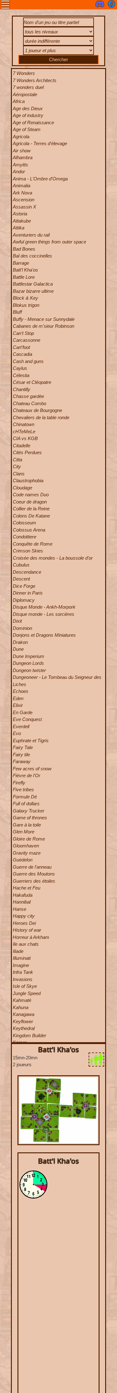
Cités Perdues (27, 452)
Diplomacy (24, 600)
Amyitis (20, 164)
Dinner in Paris (28, 593)
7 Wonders (24, 73)
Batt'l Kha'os (25, 269)
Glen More (23, 831)
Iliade (18, 951)
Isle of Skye (25, 986)
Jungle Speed (27, 993)
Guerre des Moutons (34, 873)
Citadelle (21, 445)
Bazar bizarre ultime (33, 291)
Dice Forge (24, 586)
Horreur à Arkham (31, 937)
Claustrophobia (28, 480)
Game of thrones (30, 817)
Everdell (21, 726)
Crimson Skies (28, 550)
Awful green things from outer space (49, 241)
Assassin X (24, 206)
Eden (18, 698)
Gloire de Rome (29, 838)
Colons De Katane (31, 515)
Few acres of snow (32, 768)
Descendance (27, 572)
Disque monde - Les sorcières (43, 614)
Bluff (17, 312)
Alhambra (22, 157)
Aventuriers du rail (31, 235)
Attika (18, 227)
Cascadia (22, 354)
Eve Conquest (27, 719)
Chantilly (21, 389)
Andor (19, 171)
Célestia (21, 375)
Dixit (17, 621)
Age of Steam (27, 129)
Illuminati (22, 958)
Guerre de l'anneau (32, 867)
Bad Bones (24, 249)
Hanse (19, 909)
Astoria (20, 213)
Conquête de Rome (32, 544)
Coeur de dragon (30, 501)
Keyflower (23, 1021)
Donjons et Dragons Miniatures (44, 635)
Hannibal (22, 902)
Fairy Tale (23, 747)
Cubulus (21, 564)
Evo (17, 733)
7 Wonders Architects (34, 80)
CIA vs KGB (25, 438)
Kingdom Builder (29, 1035)
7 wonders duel (28, 87)
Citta (17, 459)
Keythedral (24, 1028)
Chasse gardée (28, 396)
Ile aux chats (26, 944)
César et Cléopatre (32, 382)
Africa (19, 101)
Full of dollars (26, 803)
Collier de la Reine (31, 508)
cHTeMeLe (24, 431)
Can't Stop (23, 333)
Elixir (18, 705)
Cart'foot (21, 347)
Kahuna (20, 1007)
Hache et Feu (26, 887)
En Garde (22, 712)
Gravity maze (27, 853)
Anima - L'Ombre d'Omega (40, 178)
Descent (21, 578)
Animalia (21, 185)
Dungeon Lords (28, 663)
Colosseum (24, 522)
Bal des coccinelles (32, 255)
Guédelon (22, 859)
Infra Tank (23, 972)
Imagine (21, 965)
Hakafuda (22, 895)
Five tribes (23, 789)
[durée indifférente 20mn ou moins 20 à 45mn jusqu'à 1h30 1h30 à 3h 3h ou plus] (58, 42)
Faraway (22, 761)
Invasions (22, 979)
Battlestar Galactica (33, 284)
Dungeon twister (29, 670)
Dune (18, 649)
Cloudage (22, 487)
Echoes (20, 691)
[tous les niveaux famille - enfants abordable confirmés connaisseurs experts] (58, 32)
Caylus (20, 368)
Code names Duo (31, 494)
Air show (22, 150)
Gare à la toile (27, 824)
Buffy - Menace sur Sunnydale (44, 319)
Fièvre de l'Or (26, 775)
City (17, 466)
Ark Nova (22, 192)
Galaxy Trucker (28, 810)
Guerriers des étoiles (34, 881)
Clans (19, 473)
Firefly (19, 782)
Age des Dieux (28, 108)
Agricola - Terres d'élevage (40, 143)
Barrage (21, 263)
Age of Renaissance (33, 122)
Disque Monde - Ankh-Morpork (44, 607)
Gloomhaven (26, 845)
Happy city (24, 916)
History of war (27, 930)
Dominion (22, 628)
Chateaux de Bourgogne (37, 410)
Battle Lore (24, 277)
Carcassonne (26, 340)
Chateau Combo (29, 403)
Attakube (22, 220)
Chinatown (23, 424)
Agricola (21, 136)
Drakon (20, 642)
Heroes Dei (24, 923)
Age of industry (28, 115)
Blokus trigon (26, 305)
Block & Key (25, 298)
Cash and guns (28, 361)
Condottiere (24, 536)
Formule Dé (25, 796)
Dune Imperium (28, 656)
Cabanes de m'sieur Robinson (43, 326)
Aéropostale (25, 94)
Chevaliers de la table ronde (41, 417)
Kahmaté (22, 1000)
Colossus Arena (29, 529)
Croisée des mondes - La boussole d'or (53, 558)
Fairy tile (21, 754)
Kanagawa (23, 1014)
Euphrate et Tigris (31, 740)
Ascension (23, 199)
